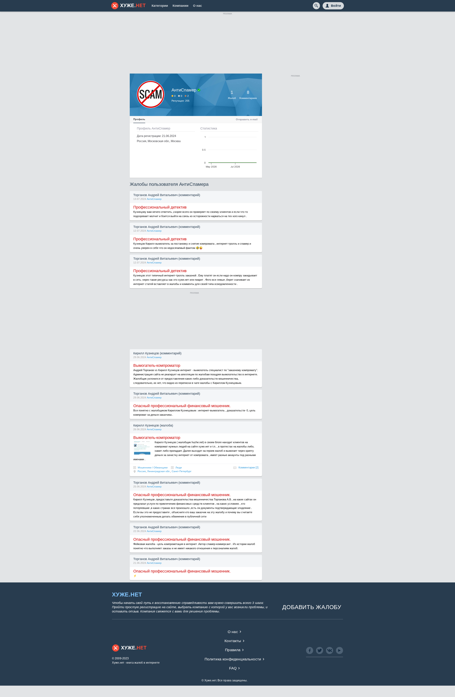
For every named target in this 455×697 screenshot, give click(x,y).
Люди (178, 467)
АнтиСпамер (154, 199)
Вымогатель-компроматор (156, 365)
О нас (197, 5)
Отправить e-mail (247, 119)
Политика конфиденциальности (233, 659)
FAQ (233, 668)
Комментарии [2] (248, 467)
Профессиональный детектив (160, 207)
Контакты (232, 641)
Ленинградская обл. (158, 471)
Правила (232, 650)
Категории (160, 5)
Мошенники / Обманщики (153, 467)
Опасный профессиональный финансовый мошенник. (182, 406)
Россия (142, 471)
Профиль (139, 119)
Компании (180, 5)
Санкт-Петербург (181, 471)
